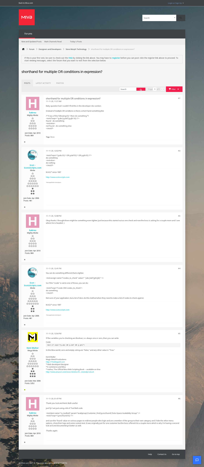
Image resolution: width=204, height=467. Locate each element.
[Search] (180, 18)
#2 (179, 150)
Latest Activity (43, 83)
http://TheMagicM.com (55, 362)
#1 (179, 98)
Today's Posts (76, 41)
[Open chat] (197, 460)
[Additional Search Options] (174, 18)
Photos (60, 83)
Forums (28, 33)
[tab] (27, 83)
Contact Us (162, 454)
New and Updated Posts (32, 41)
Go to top (176, 454)
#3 (179, 216)
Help (150, 454)
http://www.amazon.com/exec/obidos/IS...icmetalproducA (70, 372)
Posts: (27, 135)
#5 (179, 333)
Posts (27, 83)
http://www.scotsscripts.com (57, 177)
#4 (179, 268)
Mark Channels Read (53, 41)
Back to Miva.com (26, 3)
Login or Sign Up (175, 3)
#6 (179, 398)
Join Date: (29, 133)
